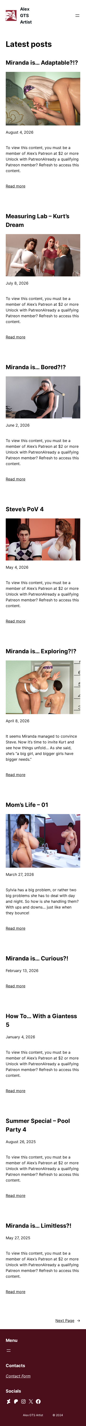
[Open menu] (77, 16)
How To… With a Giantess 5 (41, 1020)
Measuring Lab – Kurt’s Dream (37, 220)
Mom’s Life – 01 (27, 804)
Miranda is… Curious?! (37, 958)
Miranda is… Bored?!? (36, 367)
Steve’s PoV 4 (25, 509)
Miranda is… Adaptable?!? (42, 62)
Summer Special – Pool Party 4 (38, 1125)
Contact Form (18, 1376)
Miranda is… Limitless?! (38, 1225)
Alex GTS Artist (26, 15)
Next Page (67, 1320)
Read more (15, 186)
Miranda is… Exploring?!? (41, 651)
